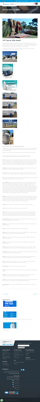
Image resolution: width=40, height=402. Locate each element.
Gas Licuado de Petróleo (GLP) (19, 362)
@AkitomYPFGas (16, 385)
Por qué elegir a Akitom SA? (30, 351)
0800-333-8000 (16, 375)
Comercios (27, 353)
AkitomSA (17, 389)
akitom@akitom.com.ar (33, 1)
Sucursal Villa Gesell (5, 364)
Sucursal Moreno (5, 363)
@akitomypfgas (16, 387)
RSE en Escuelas (16, 357)
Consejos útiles (16, 353)
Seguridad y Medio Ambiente (30, 359)
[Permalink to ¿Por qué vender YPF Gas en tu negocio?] (20, 304)
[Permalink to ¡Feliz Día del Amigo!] (20, 325)
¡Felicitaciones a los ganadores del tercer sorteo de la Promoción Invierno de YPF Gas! (17, 319)
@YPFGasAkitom (16, 383)
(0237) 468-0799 (16, 376)
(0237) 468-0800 (10, 376)
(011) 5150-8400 (16, 381)
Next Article (35, 294)
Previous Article (5, 294)
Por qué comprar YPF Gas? (18, 351)
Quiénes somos (5, 351)
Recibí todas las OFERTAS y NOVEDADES (24, 343)
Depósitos (27, 354)
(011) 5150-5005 (16, 379)
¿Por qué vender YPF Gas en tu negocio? (10, 308)
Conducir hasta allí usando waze (14, 373)
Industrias (15, 363)
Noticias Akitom (29, 9)
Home (25, 9)
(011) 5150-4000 (10, 379)
